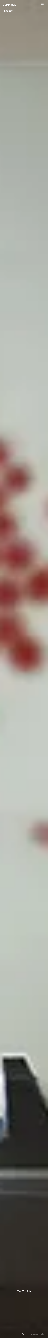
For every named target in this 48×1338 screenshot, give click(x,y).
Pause (35, 1334)
